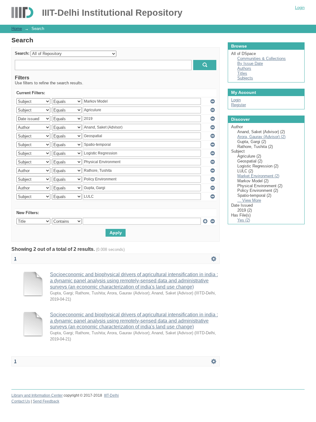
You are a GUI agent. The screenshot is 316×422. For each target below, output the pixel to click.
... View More (249, 200)
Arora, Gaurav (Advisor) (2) (261, 136)
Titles (242, 73)
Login (300, 7)
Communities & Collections (261, 58)
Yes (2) (243, 220)
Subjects (245, 78)
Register (238, 105)
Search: (22, 53)
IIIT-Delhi (111, 395)
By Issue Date (250, 63)
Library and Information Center (37, 395)
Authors (244, 68)
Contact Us (20, 401)
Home (16, 28)
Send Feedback (46, 401)
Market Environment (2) (258, 176)
